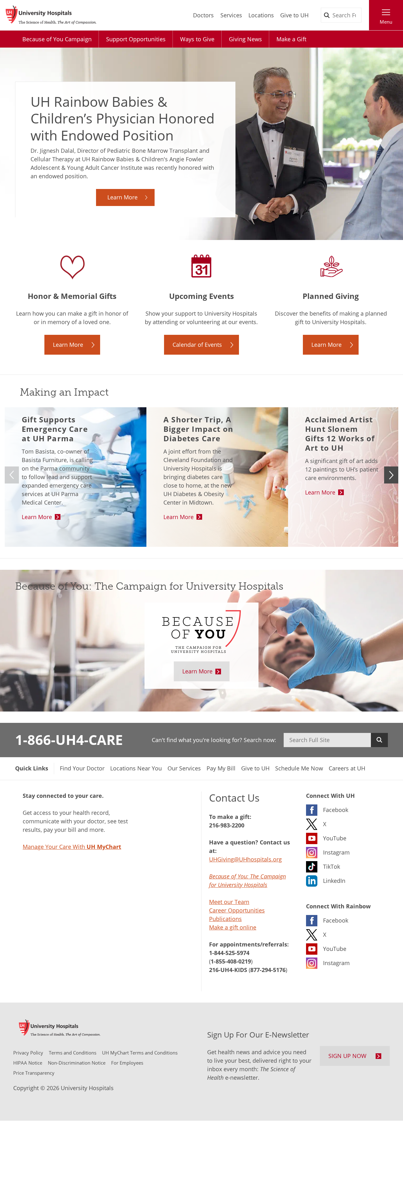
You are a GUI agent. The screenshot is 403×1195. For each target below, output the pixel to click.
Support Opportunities (136, 39)
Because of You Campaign (57, 39)
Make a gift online (232, 927)
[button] (391, 474)
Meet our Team (229, 902)
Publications (225, 919)
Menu (386, 22)
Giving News (245, 39)
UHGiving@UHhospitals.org (245, 859)
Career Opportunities (237, 910)
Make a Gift (291, 39)
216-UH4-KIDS (228, 970)
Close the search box (365, 15)
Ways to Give (197, 39)
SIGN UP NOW (347, 1056)
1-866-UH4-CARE (69, 739)
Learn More (122, 197)
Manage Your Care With (72, 846)
